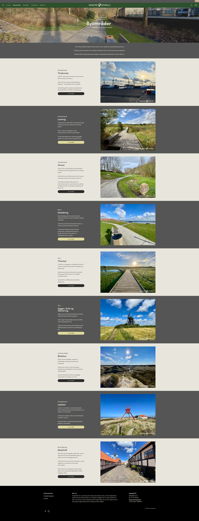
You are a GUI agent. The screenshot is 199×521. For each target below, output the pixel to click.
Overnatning (34, 5)
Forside (8, 5)
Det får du (42, 5)
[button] (3, 5)
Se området (71, 93)
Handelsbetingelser (49, 496)
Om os (74, 493)
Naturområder (17, 5)
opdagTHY (132, 493)
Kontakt (46, 498)
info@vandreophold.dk (135, 499)
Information (48, 493)
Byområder (26, 5)
